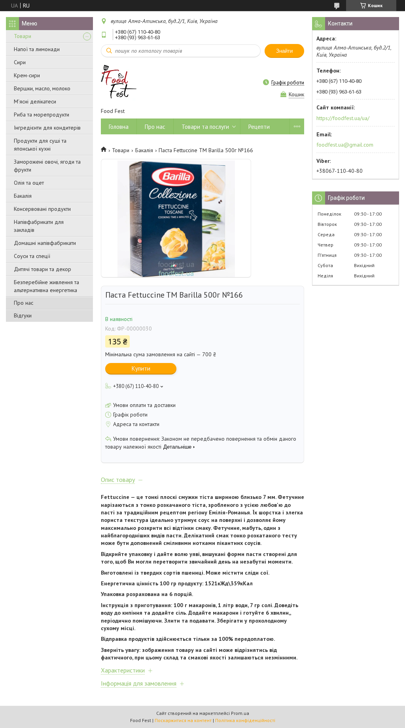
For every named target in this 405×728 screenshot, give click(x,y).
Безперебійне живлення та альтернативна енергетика (46, 286)
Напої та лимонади (37, 49)
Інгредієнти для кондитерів (47, 127)
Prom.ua (240, 713)
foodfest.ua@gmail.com (344, 144)
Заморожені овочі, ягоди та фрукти (47, 165)
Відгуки (23, 315)
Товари (22, 36)
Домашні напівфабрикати (45, 242)
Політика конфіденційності (245, 720)
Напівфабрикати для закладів (39, 225)
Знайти (284, 51)
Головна (119, 127)
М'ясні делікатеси (35, 101)
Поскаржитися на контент (183, 720)
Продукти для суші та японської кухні (40, 144)
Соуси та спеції (32, 256)
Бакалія (23, 195)
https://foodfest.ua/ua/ (342, 118)
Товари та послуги (205, 127)
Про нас (23, 302)
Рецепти (259, 127)
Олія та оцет (29, 182)
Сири (20, 62)
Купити (141, 368)
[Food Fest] (118, 82)
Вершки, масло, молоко (42, 88)
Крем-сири (27, 75)
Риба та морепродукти (41, 114)
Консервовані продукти (42, 208)
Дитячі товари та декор (42, 269)
